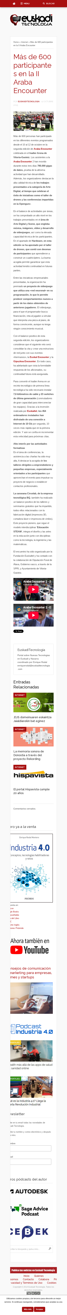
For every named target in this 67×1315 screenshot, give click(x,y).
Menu (27, 3)
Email (10, 1156)
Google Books (12, 912)
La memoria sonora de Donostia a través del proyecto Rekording (28, 755)
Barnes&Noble (12, 915)
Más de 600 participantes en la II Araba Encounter (32, 74)
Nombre (11, 1143)
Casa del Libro (12, 918)
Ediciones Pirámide (15, 928)
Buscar (50, 3)
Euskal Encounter (39, 357)
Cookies (51, 1282)
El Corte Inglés (12, 925)
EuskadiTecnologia (29, 101)
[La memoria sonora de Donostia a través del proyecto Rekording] (33, 745)
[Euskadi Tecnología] (31, 25)
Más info (27, 1309)
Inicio (26, 1275)
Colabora (43, 1279)
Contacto (28, 1279)
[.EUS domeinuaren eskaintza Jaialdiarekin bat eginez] (33, 711)
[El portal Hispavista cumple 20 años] (33, 783)
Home (16, 42)
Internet (24, 42)
